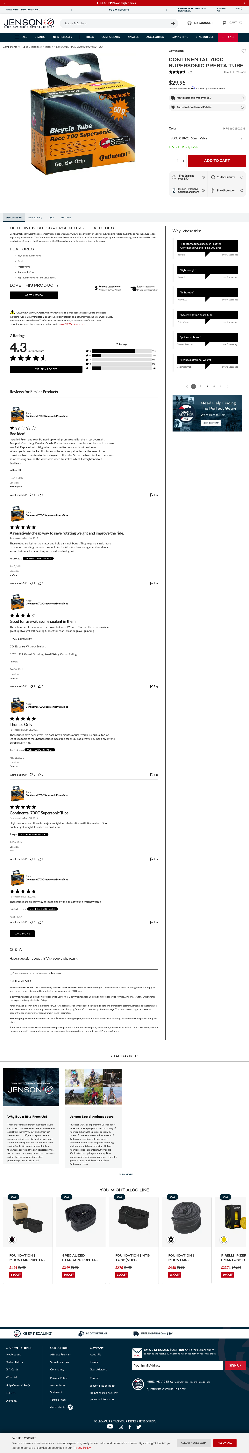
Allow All (225, 1443)
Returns (10, 1393)
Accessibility (58, 1407)
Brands (40, 37)
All (25, 37)
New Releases (62, 37)
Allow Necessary (194, 1443)
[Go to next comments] (227, 386)
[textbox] (84, 966)
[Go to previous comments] (187, 386)
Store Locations (59, 1362)
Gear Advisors (98, 1369)
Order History (14, 1362)
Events (94, 1362)
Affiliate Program (60, 1354)
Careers (94, 1378)
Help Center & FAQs (18, 1385)
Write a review (34, 295)
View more (126, 1174)
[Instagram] (121, 1427)
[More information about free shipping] (203, 177)
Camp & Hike (180, 37)
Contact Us (223, 9)
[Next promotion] (166, 9)
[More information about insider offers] (203, 190)
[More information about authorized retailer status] (242, 107)
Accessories (155, 37)
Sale (231, 37)
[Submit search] (172, 23)
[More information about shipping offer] (242, 98)
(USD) (239, 9)
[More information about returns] (241, 177)
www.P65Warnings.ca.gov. (72, 324)
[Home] (29, 23)
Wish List (11, 1377)
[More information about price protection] (241, 190)
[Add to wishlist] (243, 51)
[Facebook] (130, 1427)
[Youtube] (111, 1427)
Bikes (90, 37)
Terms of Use (58, 1399)
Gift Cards (12, 1369)
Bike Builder (205, 37)
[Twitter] (139, 1427)
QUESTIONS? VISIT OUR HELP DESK (192, 9)
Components (111, 37)
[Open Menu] (58, 23)
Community (57, 1369)
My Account (13, 1354)
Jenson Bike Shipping (102, 1385)
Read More (15, 463)
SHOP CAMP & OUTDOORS (123, 10)
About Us (95, 1354)
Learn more (57, 973)
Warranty (11, 1400)
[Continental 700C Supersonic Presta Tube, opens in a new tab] (17, 414)
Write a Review (46, 369)
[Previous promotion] (71, 9)
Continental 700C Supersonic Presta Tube (47, 416)
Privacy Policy (82, 1447)
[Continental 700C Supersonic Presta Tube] (83, 114)
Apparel (133, 37)
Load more (22, 933)
